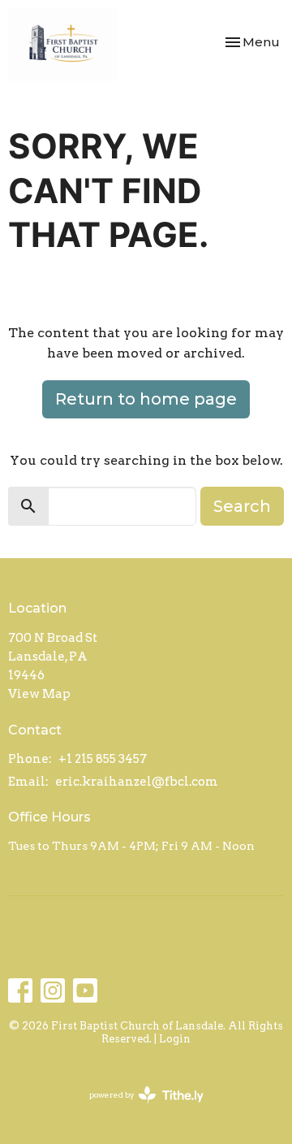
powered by (138, 1109)
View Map (39, 694)
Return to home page (146, 399)
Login (175, 1039)
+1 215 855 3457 (102, 759)
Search (242, 506)
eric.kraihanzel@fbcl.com (136, 781)
